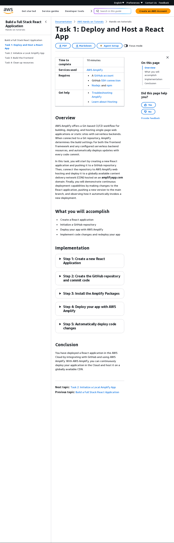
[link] (120, 21)
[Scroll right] (91, 11)
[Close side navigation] (46, 21)
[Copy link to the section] (52, 117)
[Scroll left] (19, 11)
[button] (89, 278)
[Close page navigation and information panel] (167, 57)
